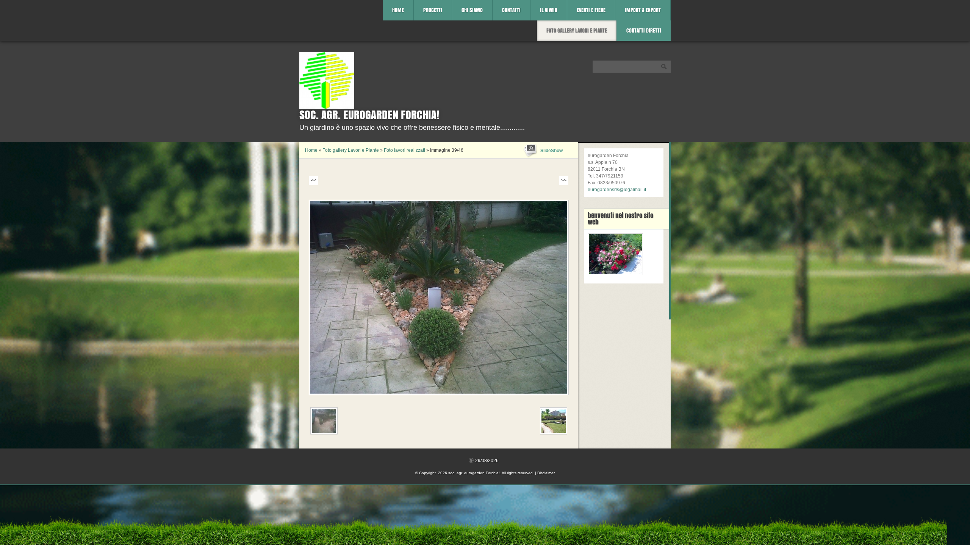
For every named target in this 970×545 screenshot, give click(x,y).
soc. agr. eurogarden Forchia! (369, 114)
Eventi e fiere (591, 10)
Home (398, 10)
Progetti (432, 10)
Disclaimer (546, 473)
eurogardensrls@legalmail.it (617, 189)
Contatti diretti (643, 30)
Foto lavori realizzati (404, 150)
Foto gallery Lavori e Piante (576, 30)
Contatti (511, 10)
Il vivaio (548, 10)
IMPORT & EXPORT (643, 10)
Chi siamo (472, 10)
